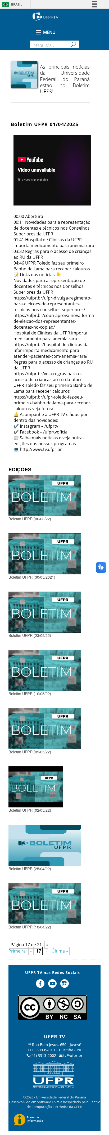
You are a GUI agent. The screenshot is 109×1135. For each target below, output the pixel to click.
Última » (60, 951)
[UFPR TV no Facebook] (41, 986)
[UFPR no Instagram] (64, 986)
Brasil (16, 4)
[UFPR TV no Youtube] (53, 986)
